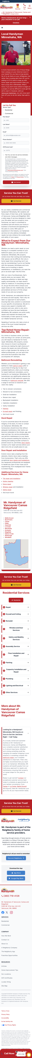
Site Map (4, 986)
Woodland (8, 537)
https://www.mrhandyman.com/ (15, 170)
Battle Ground (9, 518)
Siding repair (7, 490)
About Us (4, 944)
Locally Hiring (6, 982)
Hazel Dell (8, 525)
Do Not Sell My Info (7, 1021)
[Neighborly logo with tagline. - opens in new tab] (24, 820)
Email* (4, 132)
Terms (12, 177)
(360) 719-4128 (11, 896)
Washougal (8, 535)
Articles (4, 966)
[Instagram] (11, 912)
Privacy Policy (20, 177)
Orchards (8, 530)
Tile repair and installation (11, 478)
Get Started (17, 8)
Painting (5, 408)
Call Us (24, 8)
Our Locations (6, 974)
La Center (8, 527)
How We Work (6, 936)
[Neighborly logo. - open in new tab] (6, 1)
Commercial (9, 113)
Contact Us (5, 940)
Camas (7, 521)
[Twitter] (7, 912)
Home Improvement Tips (9, 970)
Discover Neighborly (15, 858)
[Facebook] (2, 912)
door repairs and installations (19, 460)
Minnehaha (8, 528)
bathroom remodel (17, 380)
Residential (8, 110)
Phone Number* (7, 139)
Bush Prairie (8, 519)
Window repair (8, 487)
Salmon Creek (9, 534)
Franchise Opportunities (9, 955)
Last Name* (6, 124)
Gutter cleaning (8, 481)
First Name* (6, 117)
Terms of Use (5, 1011)
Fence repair (7, 484)
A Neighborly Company (9, 947)
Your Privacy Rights (10, 1025)
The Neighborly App (8, 951)
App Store (17, 873)
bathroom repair (8, 757)
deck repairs (26, 443)
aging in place (17, 366)
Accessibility (5, 1018)
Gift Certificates (6, 978)
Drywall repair (7, 411)
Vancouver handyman (8, 93)
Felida (7, 523)
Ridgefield (8, 532)
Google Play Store (17, 878)
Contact (21, 778)
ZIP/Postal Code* (8, 147)
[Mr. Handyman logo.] (8, 820)
